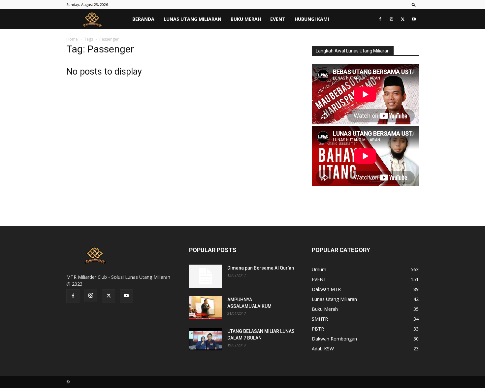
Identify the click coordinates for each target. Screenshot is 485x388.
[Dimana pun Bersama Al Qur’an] (205, 276)
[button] (414, 4)
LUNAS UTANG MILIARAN (192, 19)
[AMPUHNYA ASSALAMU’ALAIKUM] (205, 307)
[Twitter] (402, 19)
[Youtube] (414, 19)
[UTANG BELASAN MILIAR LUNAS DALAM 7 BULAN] (205, 339)
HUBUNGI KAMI (312, 19)
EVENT (277, 19)
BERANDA (143, 19)
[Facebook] (380, 19)
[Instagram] (391, 19)
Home (72, 39)
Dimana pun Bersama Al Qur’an (260, 268)
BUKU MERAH (246, 19)
